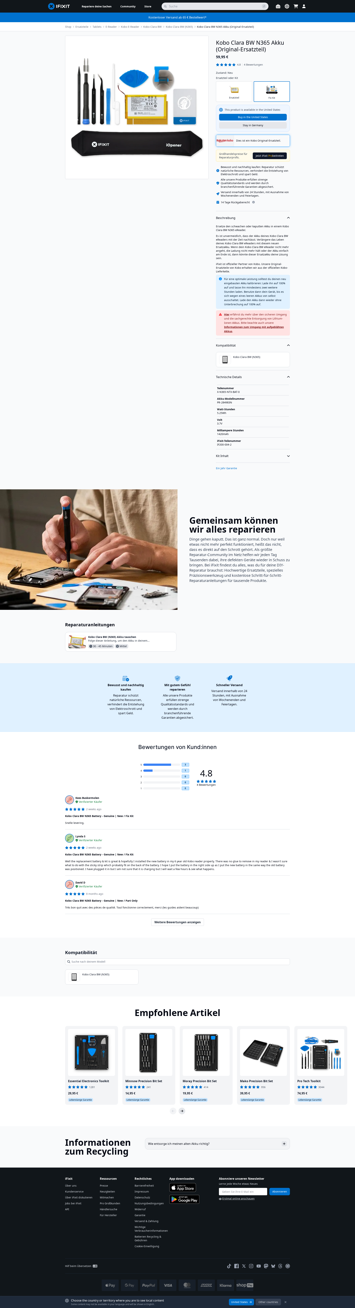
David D (80, 882)
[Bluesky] (273, 1266)
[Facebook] (236, 1266)
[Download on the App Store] (182, 1187)
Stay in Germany (253, 125)
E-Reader (111, 26)
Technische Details (229, 377)
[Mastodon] (266, 1266)
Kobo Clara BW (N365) (179, 26)
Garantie (140, 1215)
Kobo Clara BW (152, 26)
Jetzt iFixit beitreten (270, 155)
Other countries (268, 1302)
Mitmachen (107, 1197)
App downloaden (181, 1179)
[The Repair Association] (287, 1266)
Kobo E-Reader (130, 26)
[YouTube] (258, 1266)
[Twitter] (244, 1266)
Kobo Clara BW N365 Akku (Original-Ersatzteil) (225, 26)
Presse (104, 1185)
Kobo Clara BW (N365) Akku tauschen (112, 637)
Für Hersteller (108, 1215)
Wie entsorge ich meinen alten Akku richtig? (178, 1144)
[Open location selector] (287, 6)
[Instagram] (251, 1266)
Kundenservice (74, 1191)
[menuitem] (96, 6)
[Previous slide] (173, 1111)
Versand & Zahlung (146, 1221)
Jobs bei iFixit (73, 1203)
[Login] (304, 6)
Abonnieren (279, 1191)
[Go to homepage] (60, 6)
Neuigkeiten (107, 1191)
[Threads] (280, 1266)
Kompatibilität (226, 345)
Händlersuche (108, 1209)
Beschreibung (225, 218)
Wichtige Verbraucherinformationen (151, 1228)
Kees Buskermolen (87, 798)
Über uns (71, 1185)
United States (239, 1302)
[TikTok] (229, 1266)
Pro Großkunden (110, 1203)
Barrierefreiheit (144, 1185)
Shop (68, 26)
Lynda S (80, 836)
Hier (226, 314)
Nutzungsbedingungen (149, 1203)
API (67, 1209)
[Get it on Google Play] (184, 1199)
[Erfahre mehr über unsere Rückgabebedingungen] (253, 202)
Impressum (142, 1191)
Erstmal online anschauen (238, 1198)
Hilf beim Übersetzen (78, 1266)
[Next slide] (182, 1111)
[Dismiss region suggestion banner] (285, 1302)
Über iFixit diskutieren (78, 1197)
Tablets (97, 26)
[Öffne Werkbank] (278, 6)
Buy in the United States (253, 117)
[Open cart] (296, 6)
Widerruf (140, 1209)
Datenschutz (142, 1197)
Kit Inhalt (222, 456)
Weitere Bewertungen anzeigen (177, 922)
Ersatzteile (81, 26)
